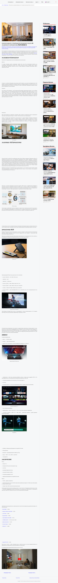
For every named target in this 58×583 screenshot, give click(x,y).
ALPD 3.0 (23, 46)
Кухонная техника (29, 2)
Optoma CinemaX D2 (6, 522)
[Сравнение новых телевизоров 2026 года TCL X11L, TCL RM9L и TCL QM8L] (49, 55)
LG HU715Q (4, 513)
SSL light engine (24, 47)
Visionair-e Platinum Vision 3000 (7, 511)
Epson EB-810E (5, 515)
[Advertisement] (29, 13)
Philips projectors (10, 47)
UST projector (29, 47)
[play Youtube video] (19, 559)
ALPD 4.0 (26, 46)
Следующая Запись (32, 572)
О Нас (42, 2)
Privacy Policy (4, 578)
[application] (13, 2)
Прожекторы (6, 5)
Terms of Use (18, 578)
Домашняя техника (19, 2)
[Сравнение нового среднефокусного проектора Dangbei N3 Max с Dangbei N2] (49, 133)
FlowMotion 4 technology (31, 46)
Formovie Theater (5, 524)
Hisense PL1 (4, 526)
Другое (37, 2)
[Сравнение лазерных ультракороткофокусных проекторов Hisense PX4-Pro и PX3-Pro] (49, 103)
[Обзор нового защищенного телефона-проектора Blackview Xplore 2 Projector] (49, 152)
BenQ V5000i (4, 509)
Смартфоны (46, 149)
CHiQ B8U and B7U (5, 520)
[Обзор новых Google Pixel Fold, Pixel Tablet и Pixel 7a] (49, 194)
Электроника (10, 2)
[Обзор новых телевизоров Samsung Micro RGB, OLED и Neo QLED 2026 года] (49, 69)
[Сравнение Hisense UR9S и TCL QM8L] (49, 42)
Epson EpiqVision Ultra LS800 (7, 517)
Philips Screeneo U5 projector (18, 47)
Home (3, 5)
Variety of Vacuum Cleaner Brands (34, 578)
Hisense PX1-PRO (5, 542)
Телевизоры (46, 27)
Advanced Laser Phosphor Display (17, 46)
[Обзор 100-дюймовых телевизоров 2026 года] (49, 29)
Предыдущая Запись (7, 572)
